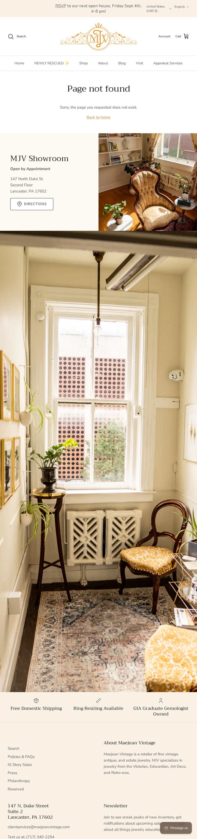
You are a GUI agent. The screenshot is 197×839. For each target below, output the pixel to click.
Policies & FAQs (21, 756)
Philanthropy (19, 780)
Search (13, 748)
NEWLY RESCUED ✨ (51, 63)
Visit (139, 63)
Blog (122, 63)
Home (19, 63)
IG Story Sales (20, 764)
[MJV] (98, 36)
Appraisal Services (168, 63)
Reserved (16, 789)
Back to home (98, 117)
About (103, 63)
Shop (83, 63)
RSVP (60, 6)
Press (12, 772)
